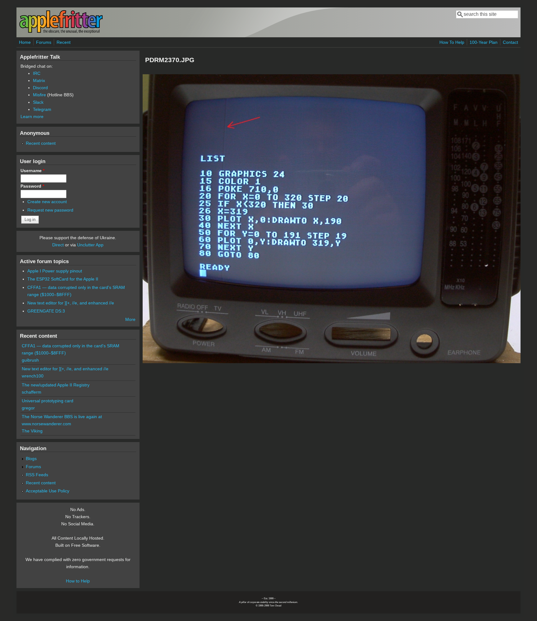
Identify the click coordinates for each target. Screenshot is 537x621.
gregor (28, 407)
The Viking (32, 430)
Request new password (50, 210)
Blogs (31, 458)
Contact (510, 42)
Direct (58, 244)
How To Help (451, 42)
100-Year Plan (484, 42)
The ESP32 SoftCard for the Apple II (62, 278)
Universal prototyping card (47, 400)
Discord (40, 87)
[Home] (61, 32)
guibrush (30, 360)
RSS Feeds (37, 474)
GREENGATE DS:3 (46, 310)
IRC (36, 73)
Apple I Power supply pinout (54, 270)
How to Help (78, 580)
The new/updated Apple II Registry (56, 384)
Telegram (42, 109)
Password (32, 186)
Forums (43, 42)
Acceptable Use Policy (47, 490)
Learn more (32, 116)
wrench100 (33, 375)
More (130, 319)
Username (32, 170)
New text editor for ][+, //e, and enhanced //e (70, 302)
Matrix (39, 80)
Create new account (47, 201)
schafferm (31, 392)
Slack (38, 102)
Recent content (41, 143)
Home (25, 42)
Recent (64, 42)
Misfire (39, 94)
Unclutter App (90, 244)
